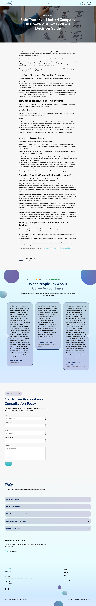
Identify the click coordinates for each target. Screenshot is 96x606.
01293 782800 (8, 583)
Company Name (9, 422)
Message (7, 445)
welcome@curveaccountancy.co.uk (13, 585)
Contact (63, 3)
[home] (14, 3)
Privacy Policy (70, 599)
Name (6, 415)
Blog (48, 3)
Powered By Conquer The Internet (83, 599)
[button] (41, 3)
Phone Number (9, 437)
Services (66, 572)
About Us (33, 3)
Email (6, 430)
